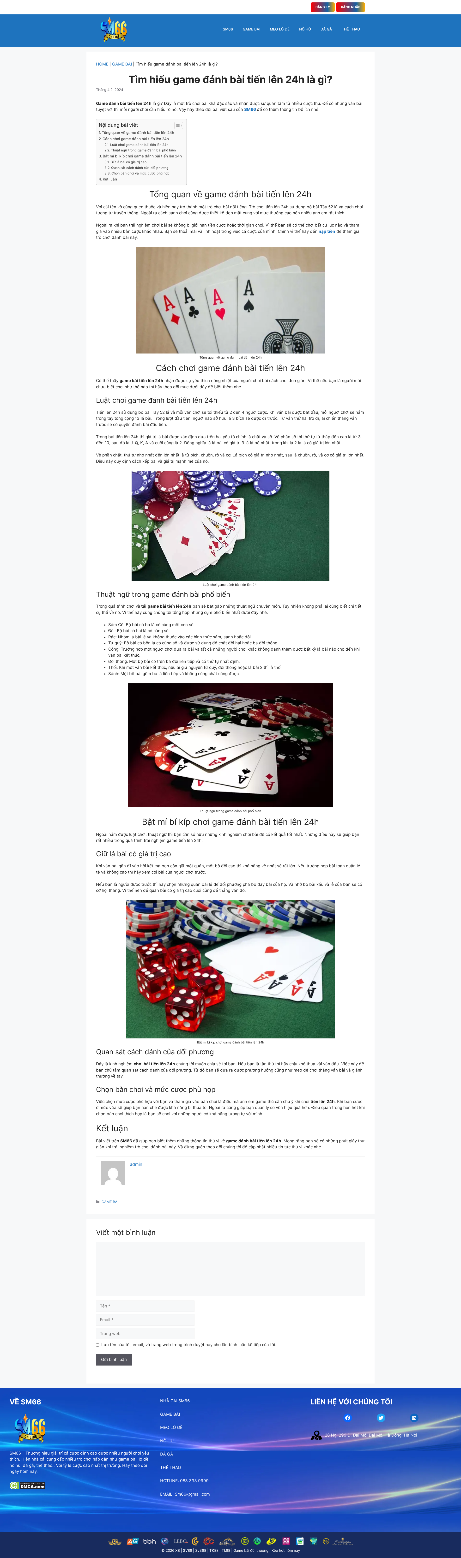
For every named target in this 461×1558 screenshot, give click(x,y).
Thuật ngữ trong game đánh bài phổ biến (143, 150)
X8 (177, 1550)
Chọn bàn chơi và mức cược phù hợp (140, 173)
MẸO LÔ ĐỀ (280, 29)
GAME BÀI (251, 29)
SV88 (187, 1550)
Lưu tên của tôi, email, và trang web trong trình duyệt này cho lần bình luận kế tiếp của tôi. (188, 1344)
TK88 (213, 1550)
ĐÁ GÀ (326, 29)
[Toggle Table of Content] (176, 125)
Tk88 (226, 1550)
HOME (102, 64)
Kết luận (110, 179)
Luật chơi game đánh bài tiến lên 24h (139, 145)
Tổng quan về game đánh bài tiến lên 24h (138, 132)
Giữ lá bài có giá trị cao (128, 162)
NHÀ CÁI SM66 (175, 1400)
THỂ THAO (351, 29)
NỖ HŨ (167, 1440)
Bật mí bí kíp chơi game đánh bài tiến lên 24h (142, 156)
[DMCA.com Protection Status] (27, 1488)
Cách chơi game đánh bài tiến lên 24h (136, 139)
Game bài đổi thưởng (250, 1550)
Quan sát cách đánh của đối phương (140, 168)
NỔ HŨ (305, 29)
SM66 (228, 29)
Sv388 (200, 1550)
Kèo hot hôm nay (286, 1550)
